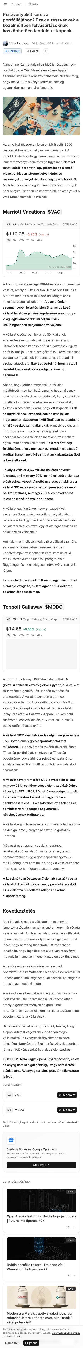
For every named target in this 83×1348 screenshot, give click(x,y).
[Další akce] (73, 1227)
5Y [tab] (32, 240)
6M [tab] (14, 240)
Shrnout (13, 51)
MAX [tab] (39, 240)
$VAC (54, 212)
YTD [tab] (21, 240)
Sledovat (69, 1095)
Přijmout (31, 1343)
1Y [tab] (27, 240)
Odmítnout (12, 1343)
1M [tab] (8, 240)
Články (33, 4)
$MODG (54, 607)
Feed (18, 4)
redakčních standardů (65, 1122)
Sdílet (34, 51)
